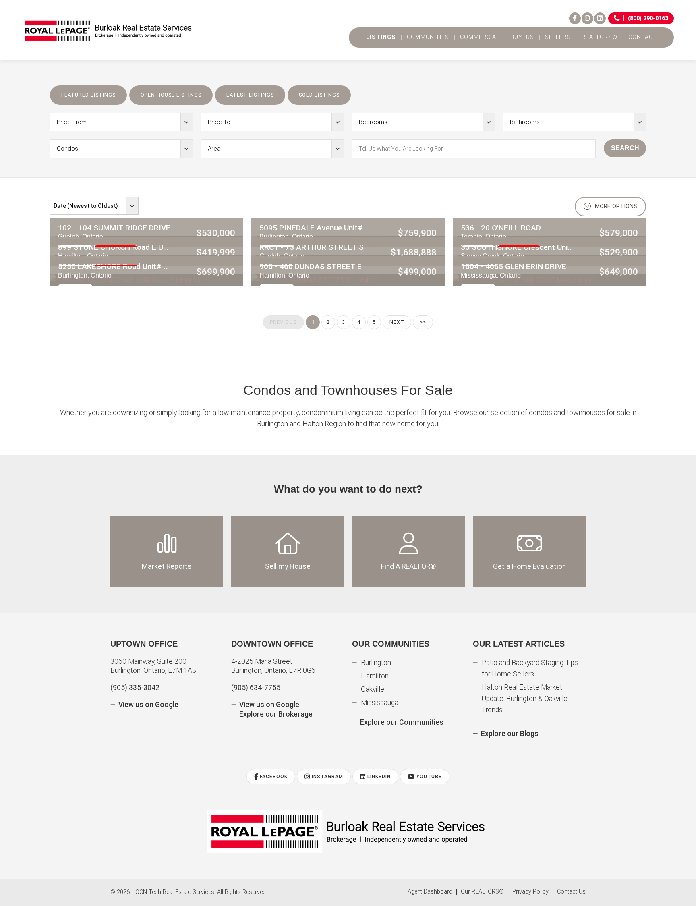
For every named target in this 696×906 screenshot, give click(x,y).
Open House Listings (171, 95)
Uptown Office (144, 643)
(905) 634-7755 (255, 688)
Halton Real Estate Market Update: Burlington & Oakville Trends (525, 698)
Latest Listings (250, 95)
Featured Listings (88, 95)
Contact (642, 37)
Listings (381, 37)
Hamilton (375, 676)
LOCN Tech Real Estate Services (173, 892)
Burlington (376, 663)
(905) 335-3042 (135, 688)
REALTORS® (599, 37)
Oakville (372, 689)
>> (423, 322)
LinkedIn (378, 777)
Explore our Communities (401, 722)
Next (396, 322)
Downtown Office (272, 643)
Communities (428, 37)
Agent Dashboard (430, 892)
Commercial (479, 37)
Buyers (522, 37)
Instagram (326, 777)
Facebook (273, 777)
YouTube (428, 777)
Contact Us (571, 892)
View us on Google (148, 705)
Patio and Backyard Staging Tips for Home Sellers (530, 668)
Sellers (558, 37)
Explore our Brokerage (276, 714)
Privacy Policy (530, 892)
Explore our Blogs (510, 734)
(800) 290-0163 (648, 18)
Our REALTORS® (482, 892)
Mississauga (379, 703)
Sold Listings (319, 95)
